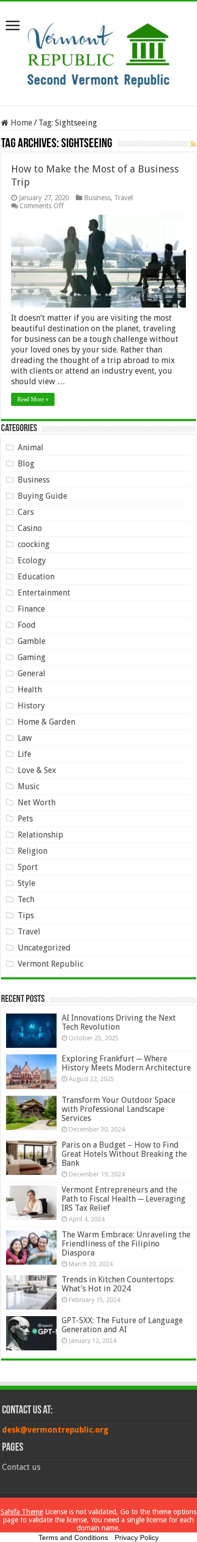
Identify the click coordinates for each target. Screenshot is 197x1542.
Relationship (40, 835)
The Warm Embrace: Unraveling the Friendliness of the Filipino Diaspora (126, 1244)
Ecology (32, 560)
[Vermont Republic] (98, 51)
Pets (25, 818)
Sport (28, 867)
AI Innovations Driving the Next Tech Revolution (119, 1022)
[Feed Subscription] (193, 144)
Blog (26, 463)
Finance (31, 609)
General (31, 673)
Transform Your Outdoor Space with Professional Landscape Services (118, 1109)
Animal (30, 447)
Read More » (32, 399)
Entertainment (44, 593)
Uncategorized (44, 948)
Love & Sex (37, 770)
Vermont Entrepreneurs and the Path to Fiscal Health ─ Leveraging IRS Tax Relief (123, 1199)
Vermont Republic (50, 964)
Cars (26, 512)
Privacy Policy (137, 1537)
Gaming (31, 657)
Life (24, 754)
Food (27, 625)
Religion (32, 851)
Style (26, 883)
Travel (123, 198)
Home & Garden (46, 722)
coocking (34, 544)
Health (30, 689)
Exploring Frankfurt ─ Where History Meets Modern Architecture (126, 1063)
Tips (26, 915)
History (31, 705)
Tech (26, 899)
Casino (30, 528)
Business (97, 198)
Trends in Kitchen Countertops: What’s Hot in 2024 (118, 1284)
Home (20, 123)
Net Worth (37, 802)
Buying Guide (42, 496)
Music (28, 786)
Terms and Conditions (73, 1537)
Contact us (21, 1467)
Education (36, 576)
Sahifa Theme (22, 1512)
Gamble (31, 641)
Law (25, 738)
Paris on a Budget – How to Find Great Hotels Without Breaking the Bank (124, 1154)
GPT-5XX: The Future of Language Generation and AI (122, 1325)
